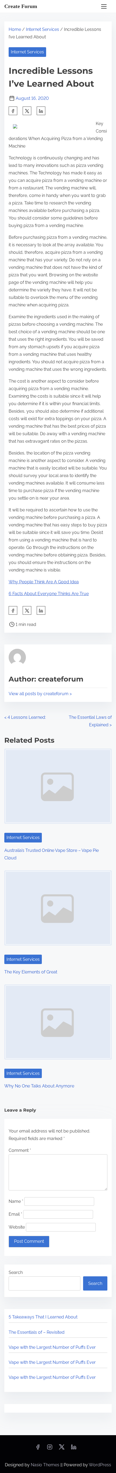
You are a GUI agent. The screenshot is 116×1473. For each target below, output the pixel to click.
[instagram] (49, 1448)
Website (17, 1227)
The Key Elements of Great (30, 971)
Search (16, 1272)
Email (15, 1214)
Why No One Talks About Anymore (39, 1086)
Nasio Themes (45, 1464)
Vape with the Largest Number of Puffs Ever (52, 1347)
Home (15, 29)
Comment (20, 1150)
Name (16, 1201)
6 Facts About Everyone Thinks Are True (49, 593)
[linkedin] (73, 1448)
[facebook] (13, 111)
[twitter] (27, 111)
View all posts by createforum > (40, 693)
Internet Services (42, 29)
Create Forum (20, 6)
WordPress (100, 1464)
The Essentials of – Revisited (36, 1332)
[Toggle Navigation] (104, 6)
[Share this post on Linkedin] (41, 111)
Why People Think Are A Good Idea (44, 581)
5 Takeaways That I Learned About (43, 1317)
